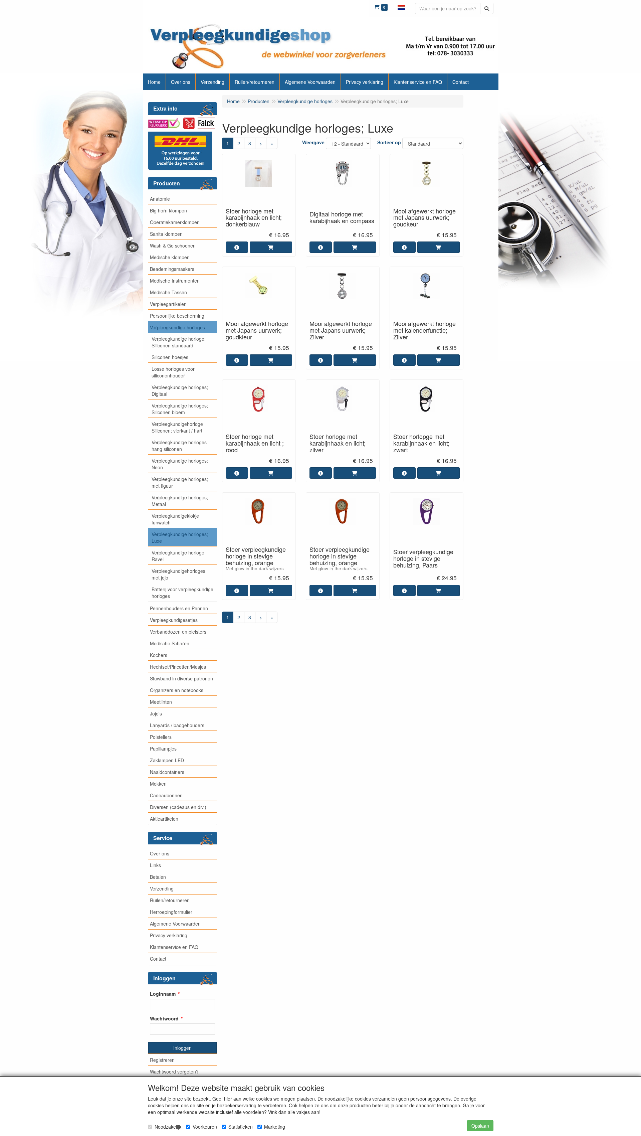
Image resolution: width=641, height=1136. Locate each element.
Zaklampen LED (167, 760)
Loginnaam (163, 993)
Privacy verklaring (168, 935)
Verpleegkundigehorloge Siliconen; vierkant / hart (177, 427)
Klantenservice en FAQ (174, 947)
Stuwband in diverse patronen (181, 678)
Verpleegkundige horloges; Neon (180, 464)
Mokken (158, 783)
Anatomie (160, 198)
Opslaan (480, 1125)
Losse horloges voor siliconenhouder (173, 372)
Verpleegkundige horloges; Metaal (180, 500)
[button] (401, 6)
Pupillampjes (163, 748)
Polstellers (161, 737)
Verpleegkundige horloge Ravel (178, 555)
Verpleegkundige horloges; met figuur (180, 482)
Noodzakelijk (168, 1126)
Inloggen (182, 1047)
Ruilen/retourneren (170, 900)
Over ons (159, 853)
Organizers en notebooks (176, 690)
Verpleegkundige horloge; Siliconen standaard (179, 342)
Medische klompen (170, 257)
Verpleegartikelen (168, 304)
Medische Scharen (169, 643)
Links (155, 865)
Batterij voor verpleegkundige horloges (182, 592)
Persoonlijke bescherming (177, 315)
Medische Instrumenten (175, 280)
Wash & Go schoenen (173, 245)
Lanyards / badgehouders (177, 725)
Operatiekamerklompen (175, 222)
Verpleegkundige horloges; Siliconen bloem (180, 409)
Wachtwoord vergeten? (174, 1071)
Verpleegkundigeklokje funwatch (175, 519)
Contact (158, 958)
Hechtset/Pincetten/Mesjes (178, 666)
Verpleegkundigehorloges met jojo (178, 574)
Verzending (162, 888)
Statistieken (240, 1126)
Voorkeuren (205, 1126)
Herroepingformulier (171, 912)
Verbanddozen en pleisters (178, 631)
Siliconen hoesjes (170, 357)
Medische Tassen (168, 292)
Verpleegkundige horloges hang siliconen (179, 445)
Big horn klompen (168, 210)
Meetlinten (161, 701)
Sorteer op (389, 142)
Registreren (162, 1060)
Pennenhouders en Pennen (179, 608)
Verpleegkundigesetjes (174, 620)
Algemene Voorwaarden (175, 923)
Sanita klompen (166, 233)
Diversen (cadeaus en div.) (178, 807)
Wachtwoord (164, 1018)
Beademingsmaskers (172, 269)
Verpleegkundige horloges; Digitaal (180, 390)
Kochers (158, 655)
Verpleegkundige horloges (177, 327)
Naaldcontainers (167, 772)
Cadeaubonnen (166, 795)
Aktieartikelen (164, 818)
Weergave (313, 142)
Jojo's (156, 713)
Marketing (274, 1126)
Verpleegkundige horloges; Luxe (180, 537)
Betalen (158, 876)
